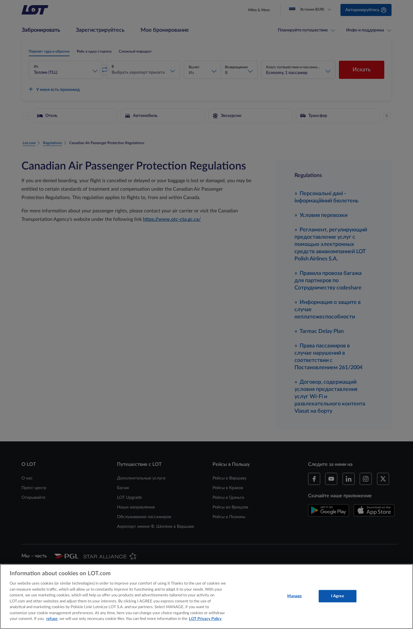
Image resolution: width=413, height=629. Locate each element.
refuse (51, 619)
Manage (294, 596)
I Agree (337, 596)
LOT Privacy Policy (205, 619)
